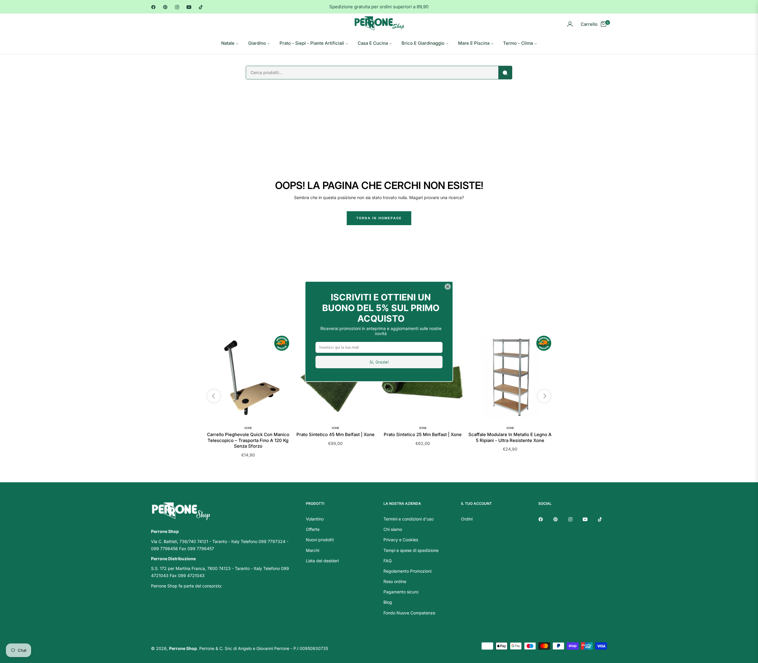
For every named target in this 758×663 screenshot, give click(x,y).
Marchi (312, 550)
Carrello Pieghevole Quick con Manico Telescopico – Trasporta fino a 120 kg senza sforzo (248, 440)
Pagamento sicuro (400, 591)
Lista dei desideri (322, 560)
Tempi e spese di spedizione (411, 550)
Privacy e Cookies (400, 539)
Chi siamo (392, 529)
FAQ (387, 560)
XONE (248, 428)
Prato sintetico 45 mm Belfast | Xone (335, 434)
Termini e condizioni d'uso (408, 518)
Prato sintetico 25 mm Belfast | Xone (423, 434)
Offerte (312, 529)
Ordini (467, 518)
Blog (387, 602)
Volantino (315, 518)
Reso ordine (394, 581)
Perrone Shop (183, 648)
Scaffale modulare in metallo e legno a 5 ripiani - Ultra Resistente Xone (510, 437)
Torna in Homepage (379, 218)
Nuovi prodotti (320, 539)
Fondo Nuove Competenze (409, 612)
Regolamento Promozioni (407, 571)
